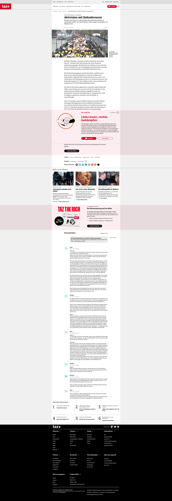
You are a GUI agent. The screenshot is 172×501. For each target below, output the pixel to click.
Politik (60, 11)
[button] (118, 6)
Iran (71, 443)
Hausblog (89, 437)
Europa (64, 11)
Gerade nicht (113, 112)
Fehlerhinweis (81, 161)
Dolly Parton (73, 437)
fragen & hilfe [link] (70, 1)
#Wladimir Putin (86, 157)
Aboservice (73, 480)
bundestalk (55, 458)
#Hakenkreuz (97, 157)
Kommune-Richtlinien (107, 490)
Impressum (102, 492)
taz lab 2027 (90, 467)
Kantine (55, 480)
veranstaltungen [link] (59, 1)
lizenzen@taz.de (62, 492)
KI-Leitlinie (115, 490)
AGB (107, 492)
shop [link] (65, 1)
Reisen (54, 478)
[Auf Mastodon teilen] (80, 165)
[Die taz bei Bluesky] (115, 427)
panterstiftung (107, 443)
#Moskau (72, 157)
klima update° (56, 462)
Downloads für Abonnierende (77, 484)
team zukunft (73, 458)
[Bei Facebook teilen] (86, 165)
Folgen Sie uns (107, 426)
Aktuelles (89, 434)
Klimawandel (73, 445)
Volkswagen (73, 434)
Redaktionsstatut (97, 490)
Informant (89, 492)
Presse (88, 443)
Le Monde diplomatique (110, 463)
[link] (56, 6)
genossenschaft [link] (108, 1)
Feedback (72, 478)
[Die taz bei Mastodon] (112, 427)
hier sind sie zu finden (79, 241)
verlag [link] (54, 1)
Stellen (89, 441)
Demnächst (90, 458)
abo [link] (103, 1)
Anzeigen (55, 484)
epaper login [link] (115, 1)
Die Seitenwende (91, 439)
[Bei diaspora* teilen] (92, 165)
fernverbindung (56, 460)
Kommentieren (73, 161)
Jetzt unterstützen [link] (71, 151)
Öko (54, 437)
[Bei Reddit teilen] (95, 165)
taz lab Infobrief (74, 465)
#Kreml (92, 157)
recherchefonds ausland (110, 441)
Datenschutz (96, 492)
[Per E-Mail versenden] (77, 165)
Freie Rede (55, 467)
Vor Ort (89, 460)
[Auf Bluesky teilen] (83, 165)
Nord (54, 447)
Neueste (102, 233)
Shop (54, 482)
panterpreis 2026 (108, 445)
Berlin (54, 445)
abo (105, 434)
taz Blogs (106, 458)
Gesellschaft (56, 439)
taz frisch (72, 460)
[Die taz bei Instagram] (118, 427)
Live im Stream (90, 462)
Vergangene (90, 465)
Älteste (106, 233)
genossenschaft (108, 437)
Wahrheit (55, 449)
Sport (54, 443)
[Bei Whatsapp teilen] (89, 165)
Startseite (55, 11)
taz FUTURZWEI (108, 461)
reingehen (55, 469)
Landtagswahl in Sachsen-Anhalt (76, 440)
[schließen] (118, 112)
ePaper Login (73, 482)
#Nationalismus (78, 157)
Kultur (54, 441)
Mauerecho (55, 465)
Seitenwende (111, 492)
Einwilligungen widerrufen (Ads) (95, 494)
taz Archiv (106, 465)
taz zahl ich (107, 439)
